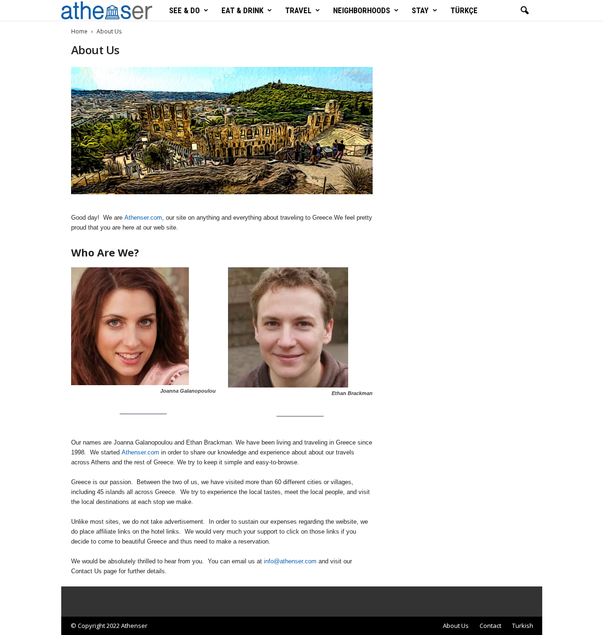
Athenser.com (143, 217)
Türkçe (464, 10)
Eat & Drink (242, 10)
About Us (456, 625)
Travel (298, 10)
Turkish (522, 625)
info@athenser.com (290, 561)
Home (79, 31)
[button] (524, 10)
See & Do (184, 10)
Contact (490, 625)
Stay (420, 10)
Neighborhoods (361, 10)
